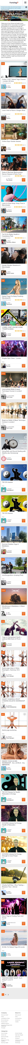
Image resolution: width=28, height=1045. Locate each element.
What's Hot (3, 1034)
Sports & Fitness (4, 1036)
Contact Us (17, 1020)
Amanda (10, 550)
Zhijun (9, 240)
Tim (9, 117)
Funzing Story (18, 1018)
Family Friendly (18, 1033)
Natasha (10, 209)
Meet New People (19, 1034)
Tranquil (9, 488)
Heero (9, 148)
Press (16, 1016)
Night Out (3, 1038)
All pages (3, 1027)
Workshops (17, 1042)
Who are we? (18, 1014)
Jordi (9, 364)
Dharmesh (10, 178)
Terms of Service (4, 1020)
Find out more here (5, 9)
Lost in (9, 457)
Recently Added (4, 1042)
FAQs (2, 1016)
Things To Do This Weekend (5, 1040)
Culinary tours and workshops (19, 1040)
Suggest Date (23, 86)
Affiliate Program (5, 1023)
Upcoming (17, 1036)
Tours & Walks (4, 1033)
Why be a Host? (4, 1014)
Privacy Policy (4, 1021)
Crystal (9, 984)
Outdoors (17, 1038)
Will (8, 612)
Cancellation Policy (5, 1018)
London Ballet (11, 395)
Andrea (9, 333)
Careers (17, 1021)
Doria (9, 86)
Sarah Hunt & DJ (11, 922)
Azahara (10, 674)
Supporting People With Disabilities (6, 1026)
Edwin (9, 891)
